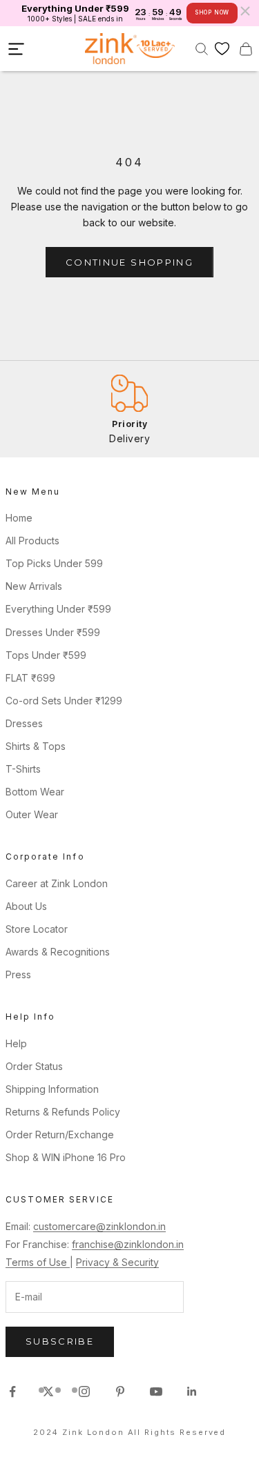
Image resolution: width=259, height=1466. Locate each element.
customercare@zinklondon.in (99, 1226)
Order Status (34, 1066)
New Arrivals (34, 586)
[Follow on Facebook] (12, 1391)
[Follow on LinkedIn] (192, 1391)
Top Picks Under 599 (54, 563)
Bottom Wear (35, 792)
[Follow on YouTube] (156, 1391)
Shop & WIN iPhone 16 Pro (66, 1157)
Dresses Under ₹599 (53, 632)
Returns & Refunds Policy (63, 1112)
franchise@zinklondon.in (128, 1244)
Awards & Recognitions (58, 952)
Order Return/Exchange (60, 1134)
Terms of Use (38, 1262)
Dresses (24, 723)
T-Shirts (23, 769)
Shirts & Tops (36, 746)
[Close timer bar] (245, 11)
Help (16, 1043)
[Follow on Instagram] (84, 1391)
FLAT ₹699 (30, 678)
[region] (129, 409)
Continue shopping (129, 262)
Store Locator (37, 929)
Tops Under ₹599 (46, 655)
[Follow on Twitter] (48, 1391)
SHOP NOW (212, 12)
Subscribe (60, 1341)
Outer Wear (32, 814)
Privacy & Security (117, 1262)
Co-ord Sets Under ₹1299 (64, 700)
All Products (32, 540)
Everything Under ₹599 (58, 609)
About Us (26, 906)
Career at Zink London (57, 883)
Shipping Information (52, 1089)
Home (19, 518)
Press (18, 974)
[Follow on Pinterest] (120, 1391)
